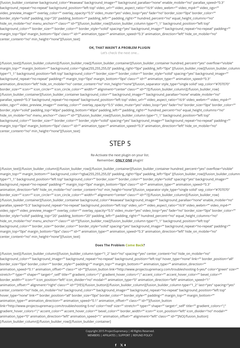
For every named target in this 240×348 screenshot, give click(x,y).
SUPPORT (124, 335)
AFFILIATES (109, 335)
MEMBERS (94, 335)
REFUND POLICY (142, 335)
